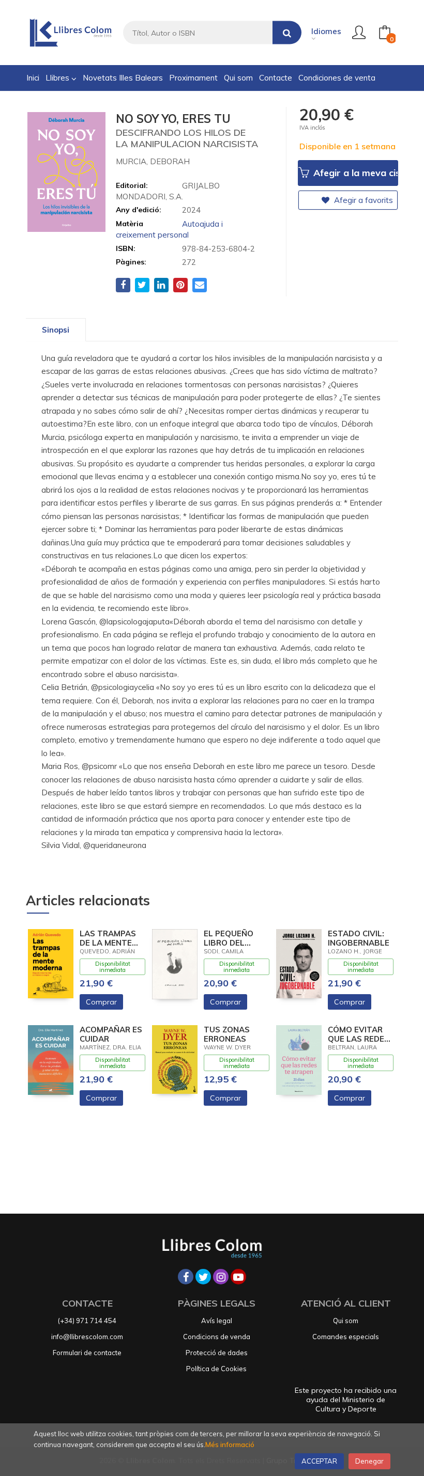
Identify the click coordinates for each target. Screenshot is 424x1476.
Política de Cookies (216, 1368)
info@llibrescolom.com (87, 1336)
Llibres (58, 78)
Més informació (229, 1444)
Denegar (369, 1461)
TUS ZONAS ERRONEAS (227, 1034)
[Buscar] (286, 32)
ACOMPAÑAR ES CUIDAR (111, 1034)
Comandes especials (345, 1336)
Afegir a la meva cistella (354, 173)
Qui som (345, 1320)
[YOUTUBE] (238, 1276)
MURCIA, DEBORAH (153, 161)
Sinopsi (55, 330)
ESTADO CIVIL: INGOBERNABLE (358, 938)
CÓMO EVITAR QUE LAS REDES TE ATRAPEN (358, 1034)
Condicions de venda (216, 1336)
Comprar (101, 1002)
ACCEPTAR (319, 1461)
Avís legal (216, 1320)
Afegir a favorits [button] (362, 200)
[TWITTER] (203, 1276)
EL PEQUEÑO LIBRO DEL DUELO (228, 938)
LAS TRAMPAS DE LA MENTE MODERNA (108, 938)
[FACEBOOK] (185, 1276)
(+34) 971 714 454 (87, 1320)
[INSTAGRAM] (221, 1276)
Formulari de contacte (87, 1352)
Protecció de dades (217, 1352)
